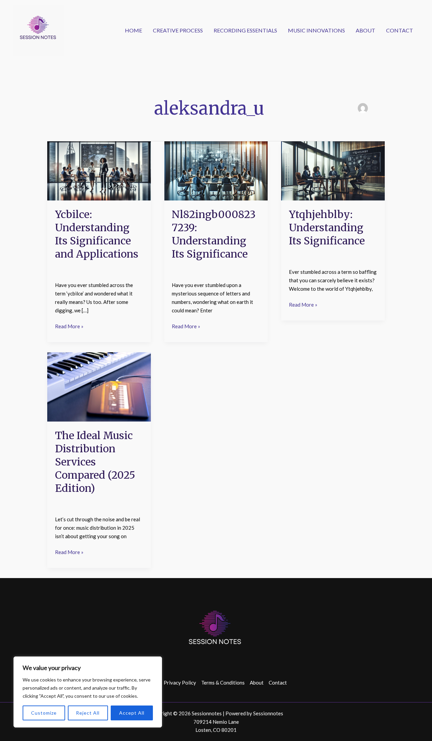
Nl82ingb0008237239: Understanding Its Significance (213, 234)
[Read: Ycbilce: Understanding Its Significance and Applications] (99, 170)
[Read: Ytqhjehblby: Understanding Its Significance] (333, 170)
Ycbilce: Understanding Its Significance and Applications (96, 234)
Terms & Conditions (223, 682)
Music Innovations (316, 30)
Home (133, 30)
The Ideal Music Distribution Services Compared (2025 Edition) (95, 462)
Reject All (88, 713)
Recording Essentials (245, 30)
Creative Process (178, 30)
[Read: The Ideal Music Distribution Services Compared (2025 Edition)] (99, 386)
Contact (399, 30)
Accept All (131, 713)
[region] (88, 691)
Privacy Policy (180, 682)
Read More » (69, 325)
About (365, 30)
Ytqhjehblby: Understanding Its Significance (327, 227)
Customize (44, 713)
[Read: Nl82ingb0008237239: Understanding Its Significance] (216, 170)
